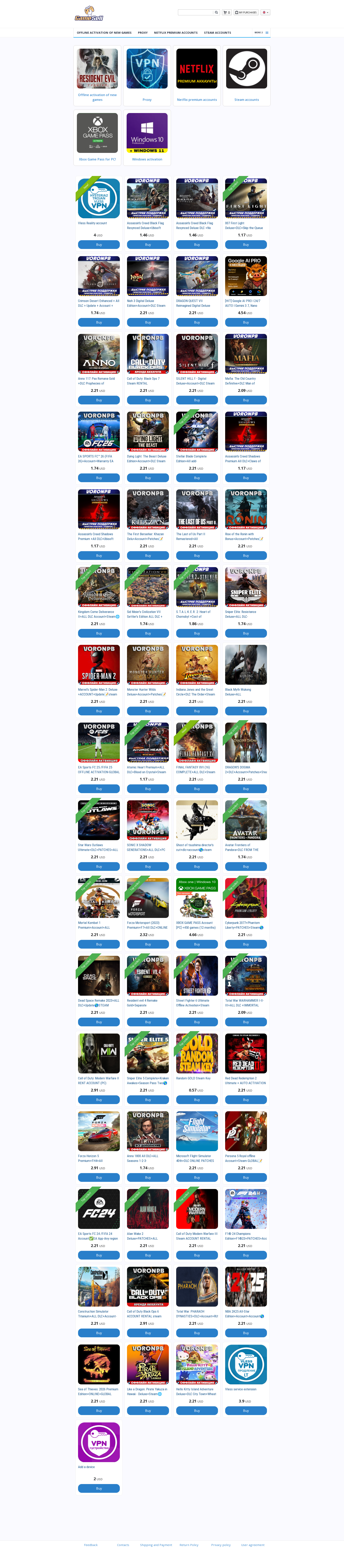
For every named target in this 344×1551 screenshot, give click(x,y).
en (265, 12)
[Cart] (225, 13)
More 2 (259, 32)
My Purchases (247, 12)
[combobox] (195, 12)
